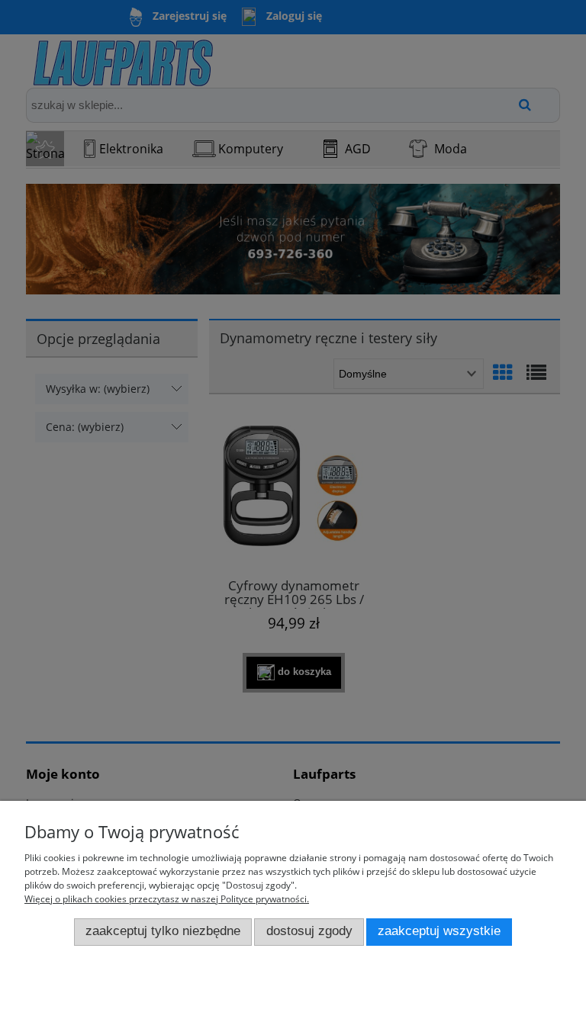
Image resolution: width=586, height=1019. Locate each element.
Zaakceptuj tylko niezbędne (162, 931)
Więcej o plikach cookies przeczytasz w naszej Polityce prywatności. (166, 898)
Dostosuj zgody (309, 931)
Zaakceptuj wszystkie (439, 931)
